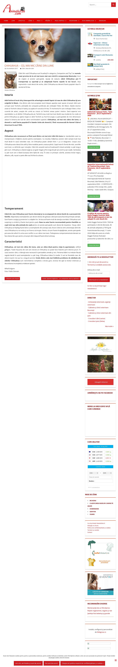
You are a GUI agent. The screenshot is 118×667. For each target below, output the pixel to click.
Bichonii (93, 501)
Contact (89, 532)
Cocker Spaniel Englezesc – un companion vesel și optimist (60, 279)
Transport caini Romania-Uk (103, 56)
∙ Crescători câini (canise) (96, 318)
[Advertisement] (43, 182)
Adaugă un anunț (92, 525)
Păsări (47, 20)
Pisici (38, 20)
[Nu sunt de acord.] (116, 660)
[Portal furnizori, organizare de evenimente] (100, 594)
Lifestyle (21, 20)
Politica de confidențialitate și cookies (99, 528)
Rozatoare (73, 20)
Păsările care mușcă (12, 279)
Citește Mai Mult (94, 147)
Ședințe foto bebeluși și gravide (98, 613)
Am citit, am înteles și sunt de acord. (28, 663)
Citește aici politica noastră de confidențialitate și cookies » (83, 663)
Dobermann (94, 509)
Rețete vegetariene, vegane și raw (99, 611)
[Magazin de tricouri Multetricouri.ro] (100, 565)
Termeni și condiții (93, 530)
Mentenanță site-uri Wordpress (98, 608)
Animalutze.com (40, 5)
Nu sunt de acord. (51, 663)
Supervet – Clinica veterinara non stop (101, 44)
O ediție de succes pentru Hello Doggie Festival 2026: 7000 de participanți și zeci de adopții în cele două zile (99, 216)
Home (6, 20)
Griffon (93, 512)
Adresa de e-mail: (93, 270)
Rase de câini (30, 68)
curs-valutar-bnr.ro (96, 487)
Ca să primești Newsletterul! (96, 523)
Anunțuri (102, 20)
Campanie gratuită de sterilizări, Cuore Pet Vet (102, 34)
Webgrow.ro (101, 632)
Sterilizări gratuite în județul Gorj (101, 65)
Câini (30, 20)
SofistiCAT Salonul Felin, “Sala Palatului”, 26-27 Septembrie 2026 (99, 114)
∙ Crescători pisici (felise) (96, 321)
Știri (13, 20)
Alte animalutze (88, 20)
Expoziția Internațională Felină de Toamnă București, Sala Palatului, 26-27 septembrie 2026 (100, 167)
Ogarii (92, 514)
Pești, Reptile (59, 20)
